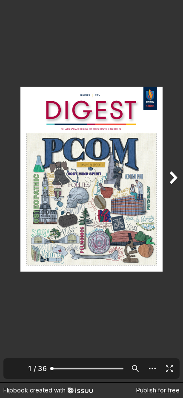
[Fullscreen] (169, 368)
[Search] (135, 368)
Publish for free (158, 390)
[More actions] (152, 368)
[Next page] (173, 191)
